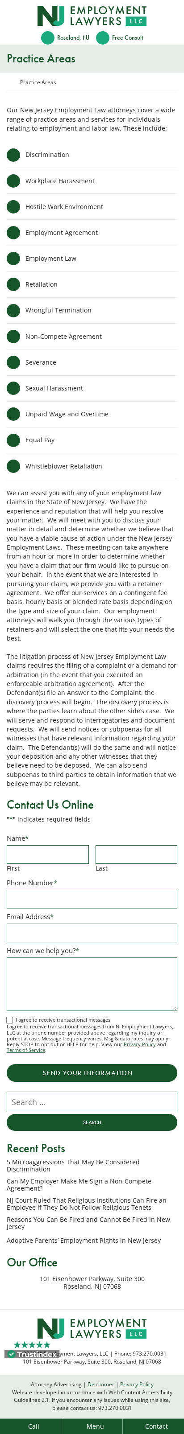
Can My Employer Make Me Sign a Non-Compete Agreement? (79, 1185)
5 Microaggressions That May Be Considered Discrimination (73, 1166)
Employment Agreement (61, 232)
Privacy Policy (140, 1044)
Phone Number (32, 882)
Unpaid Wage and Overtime (67, 414)
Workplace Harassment (60, 181)
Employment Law (50, 258)
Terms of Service (26, 1050)
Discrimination (47, 154)
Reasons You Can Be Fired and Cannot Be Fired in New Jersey (88, 1223)
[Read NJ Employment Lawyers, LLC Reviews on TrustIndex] (32, 1353)
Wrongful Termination (58, 310)
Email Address (30, 916)
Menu (95, 1426)
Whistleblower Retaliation (63, 466)
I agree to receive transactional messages (63, 1019)
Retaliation (41, 284)
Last (102, 868)
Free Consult (127, 37)
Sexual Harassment (54, 388)
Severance (40, 362)
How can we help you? (43, 950)
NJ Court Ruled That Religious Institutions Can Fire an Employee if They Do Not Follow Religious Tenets (87, 1204)
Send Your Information (87, 1072)
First (13, 868)
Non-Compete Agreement (63, 336)
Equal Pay (39, 440)
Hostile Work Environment (64, 206)
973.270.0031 (115, 1407)
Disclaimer (101, 1384)
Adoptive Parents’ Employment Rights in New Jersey (84, 1240)
